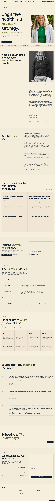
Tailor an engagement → (50, 189)
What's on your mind (34, 468)
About (13, 1)
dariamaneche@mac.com (21, 467)
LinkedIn (42, 1)
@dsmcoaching (23, 472)
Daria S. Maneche (4, 1)
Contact (34, 1)
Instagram (46, 1)
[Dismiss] (54, 500)
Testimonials (30, 1)
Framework (25, 1)
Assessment (20, 1)
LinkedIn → (39, 490)
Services (16, 1)
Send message (40, 476)
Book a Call (51, 1)
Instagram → (40, 491)
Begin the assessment (6, 254)
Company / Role (33, 464)
